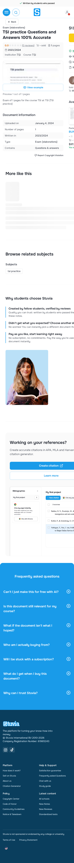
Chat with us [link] (45, 781)
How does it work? (11, 770)
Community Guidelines (13, 809)
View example (35, 87)
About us (7, 781)
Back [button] (13, 21)
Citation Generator (12, 786)
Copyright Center (11, 798)
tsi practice (14, 271)
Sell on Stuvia (9, 775)
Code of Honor (10, 804)
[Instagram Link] (5, 750)
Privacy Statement (28, 840)
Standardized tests (48, 814)
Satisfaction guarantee (50, 770)
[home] (37, 12)
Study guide (45, 786)
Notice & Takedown (12, 814)
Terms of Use (9, 840)
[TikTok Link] (12, 750)
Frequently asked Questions (52, 775)
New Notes (44, 804)
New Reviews (45, 809)
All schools (44, 798)
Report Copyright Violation (50, 155)
